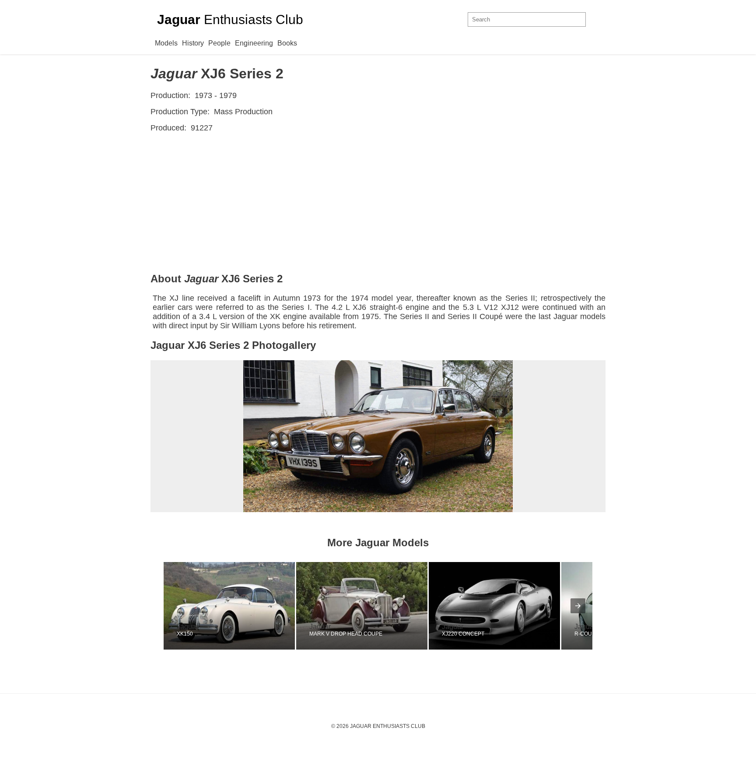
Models (166, 43)
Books (287, 43)
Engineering (254, 43)
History (193, 43)
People (219, 43)
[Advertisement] (378, 202)
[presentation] (577, 605)
